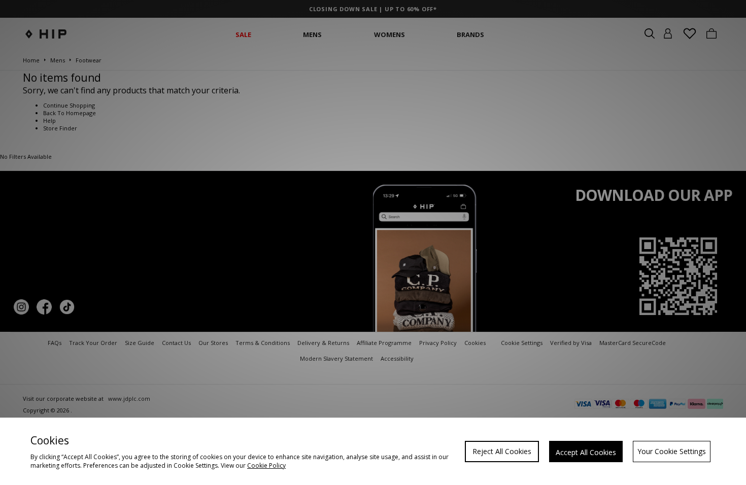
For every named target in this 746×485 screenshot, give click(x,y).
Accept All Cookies (586, 452)
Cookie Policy (266, 465)
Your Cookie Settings (671, 451)
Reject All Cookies (501, 451)
